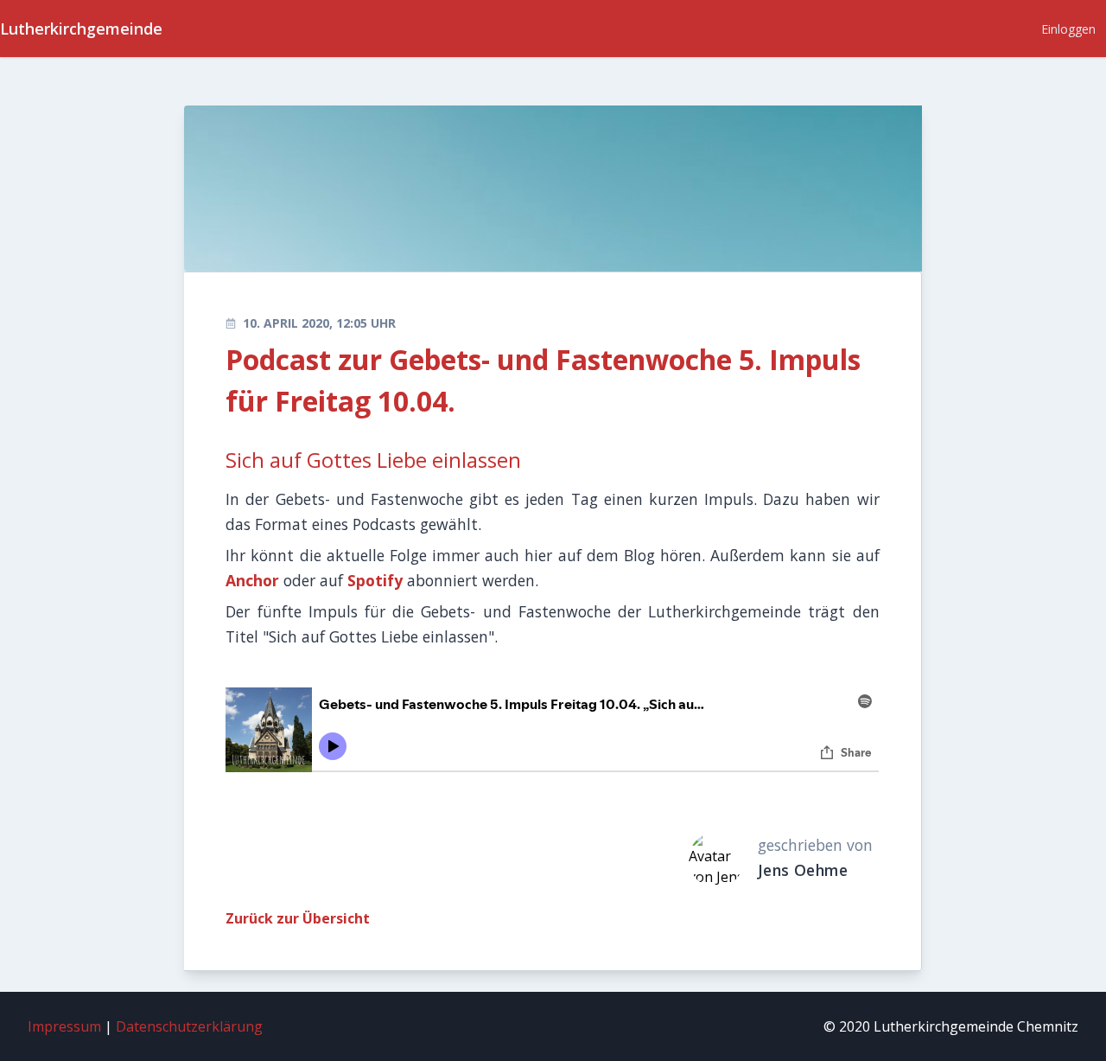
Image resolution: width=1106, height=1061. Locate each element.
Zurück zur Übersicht (298, 918)
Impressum (64, 1026)
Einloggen (1068, 29)
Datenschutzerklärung (189, 1026)
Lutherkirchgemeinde (81, 28)
